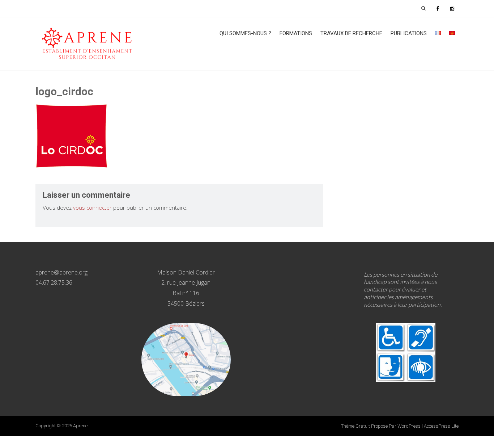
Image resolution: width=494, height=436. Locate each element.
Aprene (80, 425)
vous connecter (92, 207)
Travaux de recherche (351, 33)
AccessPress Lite (441, 426)
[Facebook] (437, 8)
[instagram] (452, 8)
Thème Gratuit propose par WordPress (381, 426)
